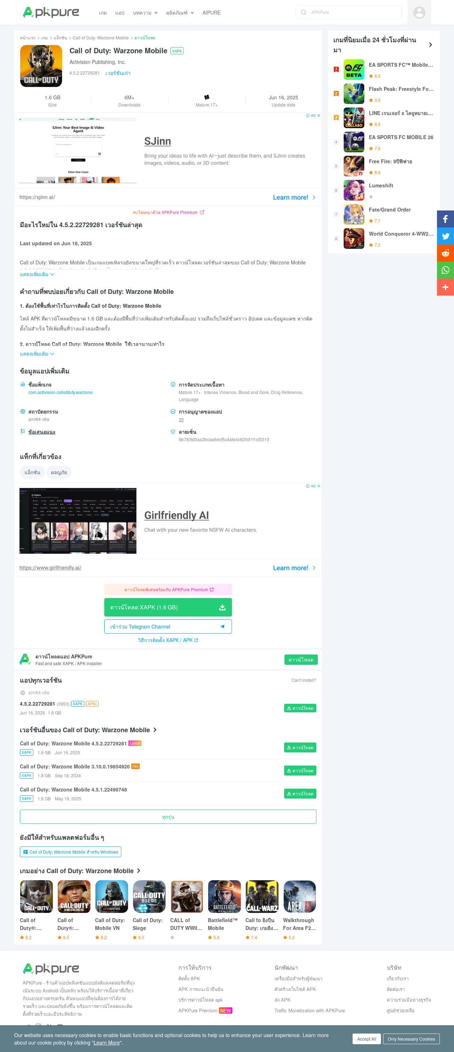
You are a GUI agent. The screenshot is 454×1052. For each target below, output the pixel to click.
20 (181, 419)
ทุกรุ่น (168, 816)
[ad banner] (168, 159)
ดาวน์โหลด (301, 659)
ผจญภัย (59, 472)
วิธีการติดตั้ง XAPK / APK (165, 639)
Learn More (107, 1042)
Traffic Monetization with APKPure (310, 1010)
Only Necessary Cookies (411, 1039)
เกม (44, 37)
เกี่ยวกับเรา (398, 978)
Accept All (366, 1039)
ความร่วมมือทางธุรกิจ (409, 999)
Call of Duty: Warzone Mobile (101, 37)
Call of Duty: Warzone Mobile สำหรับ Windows (73, 852)
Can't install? (304, 680)
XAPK (177, 51)
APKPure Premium (197, 1010)
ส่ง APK (282, 999)
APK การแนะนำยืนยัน (200, 989)
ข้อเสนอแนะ (42, 431)
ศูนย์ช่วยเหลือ (401, 1010)
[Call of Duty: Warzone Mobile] (41, 66)
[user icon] (419, 12)
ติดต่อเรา (396, 989)
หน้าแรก (27, 37)
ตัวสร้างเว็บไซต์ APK (295, 989)
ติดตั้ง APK (189, 978)
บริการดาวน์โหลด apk (200, 999)
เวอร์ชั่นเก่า (118, 72)
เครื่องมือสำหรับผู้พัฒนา (298, 978)
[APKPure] (51, 12)
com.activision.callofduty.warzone (60, 392)
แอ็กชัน (60, 37)
